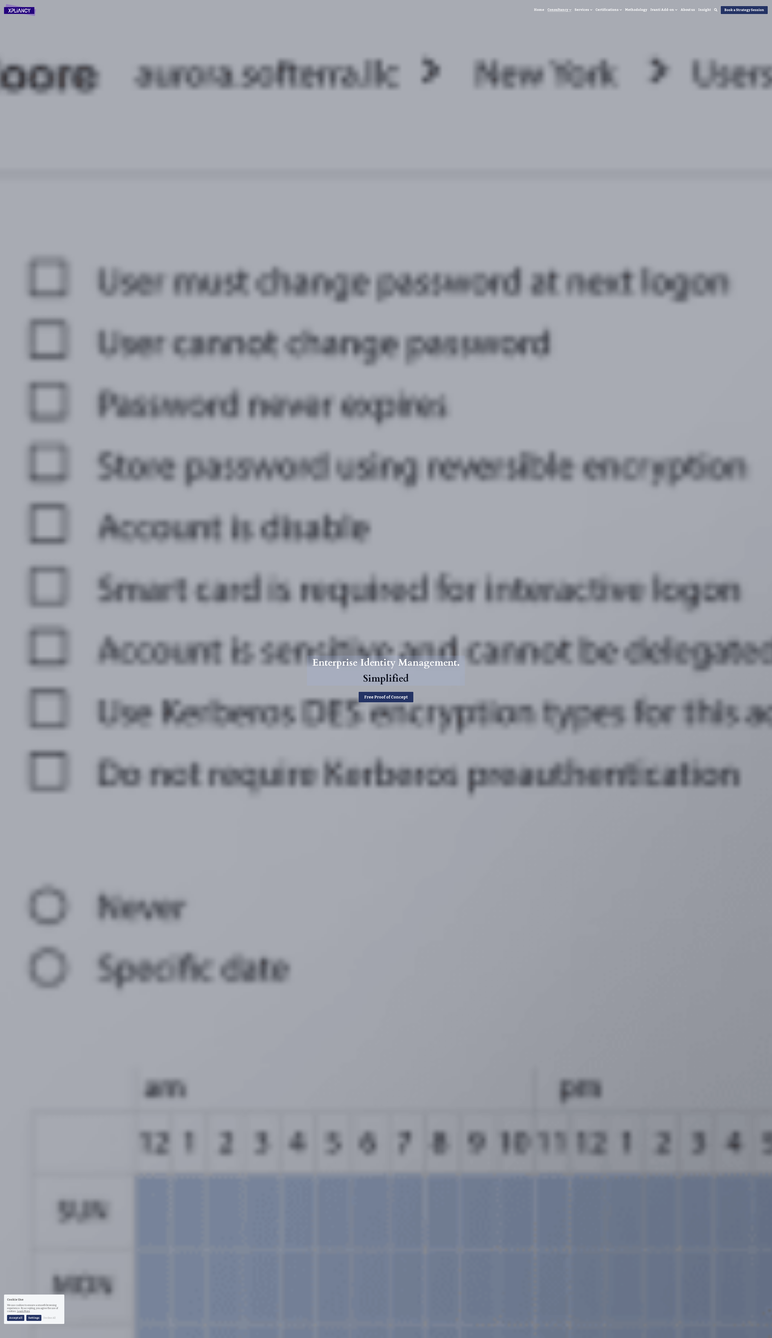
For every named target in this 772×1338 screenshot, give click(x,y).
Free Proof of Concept (386, 697)
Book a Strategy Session (744, 10)
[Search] (715, 10)
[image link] (20, 9)
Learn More (23, 1311)
